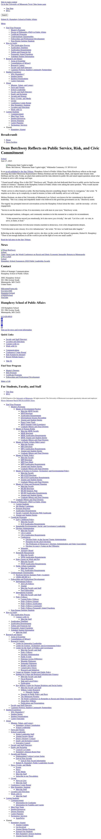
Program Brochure (23, 508)
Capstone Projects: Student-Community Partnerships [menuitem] (31, 70)
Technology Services (19, 816)
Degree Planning (17, 811)
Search (4, 15)
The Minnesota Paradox (30, 696)
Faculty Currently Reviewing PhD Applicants (33, 513)
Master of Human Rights (25, 429)
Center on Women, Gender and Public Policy (33, 672)
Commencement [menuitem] (17, 114)
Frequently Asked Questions (22, 628)
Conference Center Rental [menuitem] (21, 103)
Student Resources (18, 809)
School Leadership (23, 727)
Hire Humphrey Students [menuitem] (20, 105)
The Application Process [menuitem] (20, 45)
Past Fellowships (27, 590)
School (3, 159)
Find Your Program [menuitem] (13, 28)
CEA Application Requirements (33, 535)
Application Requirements (31, 416)
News (18, 769)
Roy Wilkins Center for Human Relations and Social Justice (39, 685)
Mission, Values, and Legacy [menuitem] (22, 85)
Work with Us (11, 346)
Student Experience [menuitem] (13, 72)
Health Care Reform (28, 665)
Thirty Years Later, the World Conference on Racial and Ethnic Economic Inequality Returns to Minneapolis (43, 254)
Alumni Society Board (24, 736)
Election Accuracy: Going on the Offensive (42, 546)
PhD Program (11, 373)
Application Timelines (19, 621)
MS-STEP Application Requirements (35, 477)
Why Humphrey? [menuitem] (17, 74)
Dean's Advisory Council (25, 738)
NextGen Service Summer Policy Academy (33, 575)
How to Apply (11, 612)
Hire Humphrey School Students (28, 834)
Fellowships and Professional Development (23, 377)
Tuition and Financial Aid (21, 626)
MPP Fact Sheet (27, 462)
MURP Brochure (27, 489)
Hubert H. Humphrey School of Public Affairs (19, 19)
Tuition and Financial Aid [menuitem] (21, 52)
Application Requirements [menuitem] (21, 50)
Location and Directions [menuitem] (20, 107)
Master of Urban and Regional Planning (31, 484)
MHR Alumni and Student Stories (34, 438)
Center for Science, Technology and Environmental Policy (38, 646)
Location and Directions (15, 342)
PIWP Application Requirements (33, 564)
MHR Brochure (27, 433)
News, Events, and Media (21, 765)
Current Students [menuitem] (12, 112)
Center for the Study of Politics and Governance (34, 648)
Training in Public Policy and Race (34, 694)
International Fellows (24, 581)
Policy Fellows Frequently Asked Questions (38, 608)
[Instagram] (50, 328)
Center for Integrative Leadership (29, 643)
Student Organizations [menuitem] (19, 79)
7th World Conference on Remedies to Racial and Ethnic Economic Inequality (51, 699)
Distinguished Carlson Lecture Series (30, 756)
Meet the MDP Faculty (29, 411)
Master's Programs (18, 407)
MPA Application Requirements (33, 449)
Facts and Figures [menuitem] (18, 87)
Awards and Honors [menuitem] (18, 96)
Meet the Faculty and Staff (31, 588)
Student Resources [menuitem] (18, 118)
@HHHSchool (7, 295)
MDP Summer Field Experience (33, 424)
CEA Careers (26, 533)
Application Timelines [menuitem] (19, 48)
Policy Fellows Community (31, 606)
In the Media (21, 772)
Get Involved (21, 827)
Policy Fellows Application (31, 604)
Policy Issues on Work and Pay (28, 559)
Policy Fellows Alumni (30, 601)
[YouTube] (50, 323)
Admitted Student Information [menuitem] (22, 56)
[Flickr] (50, 325)
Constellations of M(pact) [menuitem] (21, 63)
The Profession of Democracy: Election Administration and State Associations (56, 544)
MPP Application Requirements (33, 464)
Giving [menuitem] (13, 101)
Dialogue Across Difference (31, 659)
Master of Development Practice (28, 409)
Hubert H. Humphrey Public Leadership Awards (34, 763)
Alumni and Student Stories (31, 420)
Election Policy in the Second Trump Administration (46, 539)
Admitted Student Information (22, 630)
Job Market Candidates (25, 506)
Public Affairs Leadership (26, 566)
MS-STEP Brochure (28, 475)
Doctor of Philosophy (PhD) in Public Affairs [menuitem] (28, 32)
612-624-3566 (6, 291)
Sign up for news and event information (16, 330)
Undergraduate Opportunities (22, 573)
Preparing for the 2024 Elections (38, 542)
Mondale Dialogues (28, 661)
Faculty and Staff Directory (16, 339)
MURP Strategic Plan (29, 491)
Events (18, 767)
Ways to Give (21, 781)
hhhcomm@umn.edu (9, 289)
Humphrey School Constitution (28, 725)
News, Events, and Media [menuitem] (21, 98)
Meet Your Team (17, 807)
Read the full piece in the (16, 240)
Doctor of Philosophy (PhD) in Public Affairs (28, 502)
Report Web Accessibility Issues (24, 400)
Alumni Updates (22, 825)
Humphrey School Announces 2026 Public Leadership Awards (25, 261)
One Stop (9, 8)
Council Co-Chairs (23, 750)
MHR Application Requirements (33, 435)
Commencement (17, 800)
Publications (25, 683)
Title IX (9, 361)
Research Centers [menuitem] (17, 65)
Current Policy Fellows (30, 599)
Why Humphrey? (17, 712)
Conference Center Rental (16, 352)
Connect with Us (12, 344)
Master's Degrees (12, 370)
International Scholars (24, 592)
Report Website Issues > (15, 357)
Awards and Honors (18, 754)
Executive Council (23, 743)
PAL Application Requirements (33, 570)
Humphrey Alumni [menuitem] (18, 129)
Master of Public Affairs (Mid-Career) (30, 442)
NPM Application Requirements (33, 557)
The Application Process (20, 615)
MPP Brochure (26, 460)
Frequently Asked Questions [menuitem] (22, 54)
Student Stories (17, 714)
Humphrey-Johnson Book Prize (28, 752)
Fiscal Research (27, 679)
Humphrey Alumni (18, 823)
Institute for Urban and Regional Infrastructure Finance (37, 674)
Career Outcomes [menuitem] (17, 81)
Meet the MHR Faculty (30, 431)
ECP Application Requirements (33, 524)
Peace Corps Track (28, 422)
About (8, 721)
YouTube (4, 297)
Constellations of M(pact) (21, 639)
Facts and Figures (18, 730)
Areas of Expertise (18, 637)
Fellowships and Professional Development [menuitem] (27, 39)
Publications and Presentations (32, 703)
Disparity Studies (32, 692)
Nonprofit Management (25, 553)
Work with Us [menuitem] (16, 110)
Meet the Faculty (27, 444)
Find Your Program (13, 404)
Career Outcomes (17, 719)
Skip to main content (9, 2)
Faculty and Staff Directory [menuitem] (21, 67)
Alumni (24, 586)
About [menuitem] (8, 83)
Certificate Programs (14, 375)
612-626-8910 (6, 316)
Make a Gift (5, 381)
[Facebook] (50, 319)
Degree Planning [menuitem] (17, 121)
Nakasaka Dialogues (29, 663)
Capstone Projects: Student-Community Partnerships (31, 708)
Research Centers (17, 641)
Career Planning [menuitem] (17, 123)
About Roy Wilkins (28, 701)
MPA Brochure (27, 446)
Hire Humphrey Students (20, 787)
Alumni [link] (9, 127)
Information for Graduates (26, 803)
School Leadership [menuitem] (18, 90)
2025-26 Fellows (27, 584)
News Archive (11, 142)
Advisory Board (27, 550)
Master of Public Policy (25, 455)
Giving (13, 778)
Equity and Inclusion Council (27, 741)
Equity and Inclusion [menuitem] (19, 94)
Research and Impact (14, 635)
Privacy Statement (7, 400)
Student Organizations (19, 716)
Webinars (24, 548)
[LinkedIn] (50, 321)
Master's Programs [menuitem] (18, 30)
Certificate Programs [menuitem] (19, 34)
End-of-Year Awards (24, 758)
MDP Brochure (27, 413)
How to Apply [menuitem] (11, 43)
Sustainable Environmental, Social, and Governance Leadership (40, 526)
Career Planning (17, 814)
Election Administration (25, 528)
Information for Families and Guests (30, 805)
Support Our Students (24, 831)
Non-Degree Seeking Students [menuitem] (22, 41)
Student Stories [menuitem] (17, 76)
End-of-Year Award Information (33, 761)
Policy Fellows (21, 597)
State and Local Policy (29, 681)
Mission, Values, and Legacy (22, 723)
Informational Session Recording (33, 418)
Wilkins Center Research (30, 690)
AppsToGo (20, 818)
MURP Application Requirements (34, 493)
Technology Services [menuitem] (19, 125)
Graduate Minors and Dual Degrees (34, 427)
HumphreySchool (8, 293)
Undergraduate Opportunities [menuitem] (22, 37)
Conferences (25, 537)
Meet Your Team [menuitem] (17, 116)
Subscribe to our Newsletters (27, 776)
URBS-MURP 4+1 (23, 577)
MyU (8, 11)
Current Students (22, 504)
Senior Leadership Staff (25, 734)
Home (8, 140)
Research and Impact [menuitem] (14, 59)
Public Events (26, 657)
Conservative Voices (29, 668)
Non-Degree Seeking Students (22, 610)
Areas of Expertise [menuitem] (18, 61)
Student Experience (13, 710)
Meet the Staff (26, 619)
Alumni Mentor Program (25, 829)
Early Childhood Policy (25, 519)
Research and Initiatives (30, 670)
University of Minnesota (24, 398)
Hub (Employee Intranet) (15, 355)
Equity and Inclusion (19, 747)
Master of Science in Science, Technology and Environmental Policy (42, 471)
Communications (12, 350)
